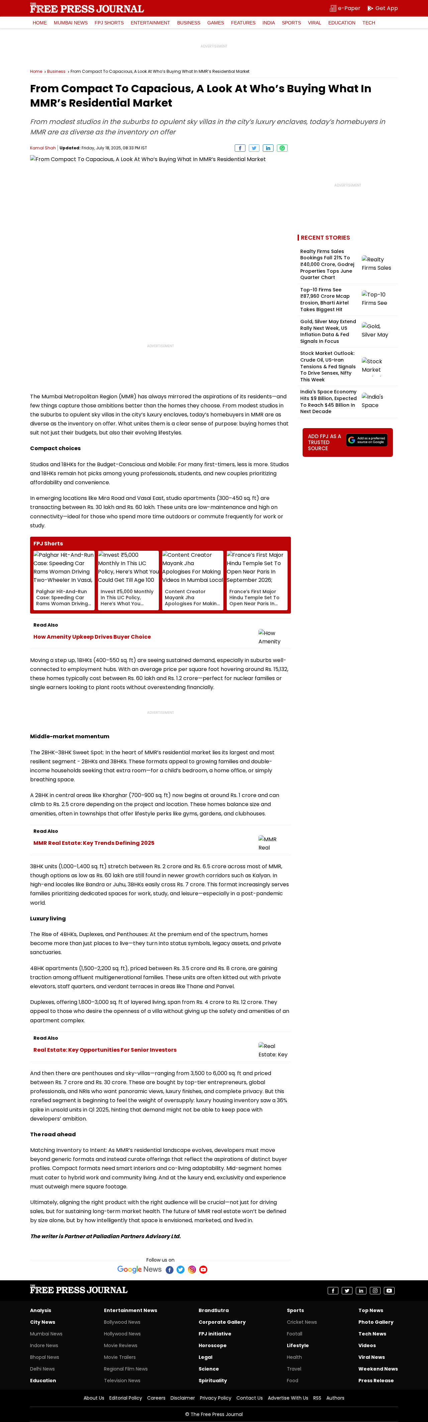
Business (188, 22)
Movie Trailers (120, 1357)
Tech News (372, 1333)
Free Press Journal (87, 8)
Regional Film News (126, 1369)
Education (341, 22)
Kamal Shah (43, 148)
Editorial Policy (125, 1398)
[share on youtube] (389, 1290)
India (268, 22)
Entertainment (150, 22)
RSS (317, 1398)
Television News (122, 1380)
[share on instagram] (375, 1290)
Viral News (371, 1357)
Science (209, 1369)
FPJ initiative (215, 1333)
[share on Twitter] (254, 148)
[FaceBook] (169, 1270)
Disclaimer (183, 1398)
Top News (370, 1310)
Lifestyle (298, 1345)
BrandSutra (214, 1310)
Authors (335, 1398)
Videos (367, 1345)
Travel (294, 1369)
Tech (368, 22)
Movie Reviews (120, 1345)
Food (292, 1380)
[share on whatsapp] (282, 148)
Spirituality (213, 1380)
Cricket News (302, 1322)
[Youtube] (203, 1270)
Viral (314, 22)
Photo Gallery (376, 1322)
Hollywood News (122, 1333)
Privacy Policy (215, 1398)
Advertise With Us (288, 1398)
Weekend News (378, 1369)
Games (215, 22)
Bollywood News (122, 1322)
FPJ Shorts (109, 22)
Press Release (376, 1380)
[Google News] (139, 1270)
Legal (205, 1357)
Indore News (44, 1345)
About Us (94, 1398)
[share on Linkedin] (268, 148)
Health (294, 1357)
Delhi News (42, 1369)
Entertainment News (130, 1310)
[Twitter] (181, 1270)
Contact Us (249, 1398)
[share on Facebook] (240, 148)
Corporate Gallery (222, 1322)
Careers (156, 1398)
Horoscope (213, 1345)
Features (243, 22)
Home (40, 22)
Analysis (40, 1310)
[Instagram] (192, 1270)
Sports (291, 22)
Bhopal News (44, 1357)
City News (42, 1322)
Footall (294, 1333)
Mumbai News (71, 22)
